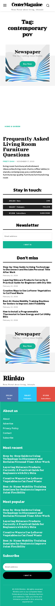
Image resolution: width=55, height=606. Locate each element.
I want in (27, 244)
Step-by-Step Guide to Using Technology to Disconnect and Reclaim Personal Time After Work (26, 269)
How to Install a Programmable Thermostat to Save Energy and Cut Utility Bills (27, 314)
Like (48, 200)
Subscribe (45, 213)
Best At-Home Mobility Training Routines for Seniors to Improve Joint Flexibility (26, 302)
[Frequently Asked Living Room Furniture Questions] (27, 110)
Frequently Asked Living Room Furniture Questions (26, 146)
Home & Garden (12, 126)
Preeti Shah (8, 161)
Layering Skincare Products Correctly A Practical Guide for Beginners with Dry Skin (27, 281)
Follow (46, 207)
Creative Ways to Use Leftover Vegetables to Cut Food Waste (27, 292)
